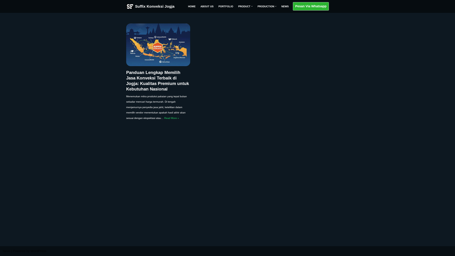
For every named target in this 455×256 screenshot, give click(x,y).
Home (192, 6)
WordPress (38, 251)
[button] (252, 6)
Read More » (171, 118)
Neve (6, 251)
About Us (206, 6)
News (285, 6)
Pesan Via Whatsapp (310, 6)
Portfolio (225, 6)
